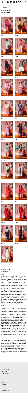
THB (2, 364)
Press (3, 375)
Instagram (4, 382)
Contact (3, 377)
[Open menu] (2, 2)
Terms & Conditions (6, 373)
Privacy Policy (5, 371)
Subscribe (4, 384)
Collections (4, 7)
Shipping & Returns (6, 369)
